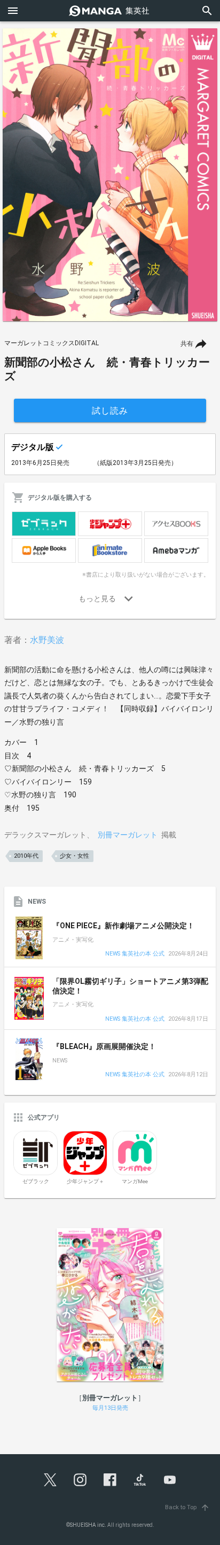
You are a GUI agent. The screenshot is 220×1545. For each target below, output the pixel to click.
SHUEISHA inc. (88, 1525)
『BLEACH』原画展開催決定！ (104, 1046)
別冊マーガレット (128, 834)
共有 (186, 343)
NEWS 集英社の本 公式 (134, 954)
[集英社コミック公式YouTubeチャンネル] (170, 1480)
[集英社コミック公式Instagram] (80, 1480)
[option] (110, 174)
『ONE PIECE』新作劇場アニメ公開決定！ (123, 925)
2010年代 (26, 855)
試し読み (110, 411)
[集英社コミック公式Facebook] (110, 1480)
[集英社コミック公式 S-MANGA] (110, 10)
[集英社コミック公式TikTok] (140, 1480)
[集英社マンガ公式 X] (50, 1480)
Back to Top (187, 1507)
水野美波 (47, 640)
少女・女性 (74, 855)
